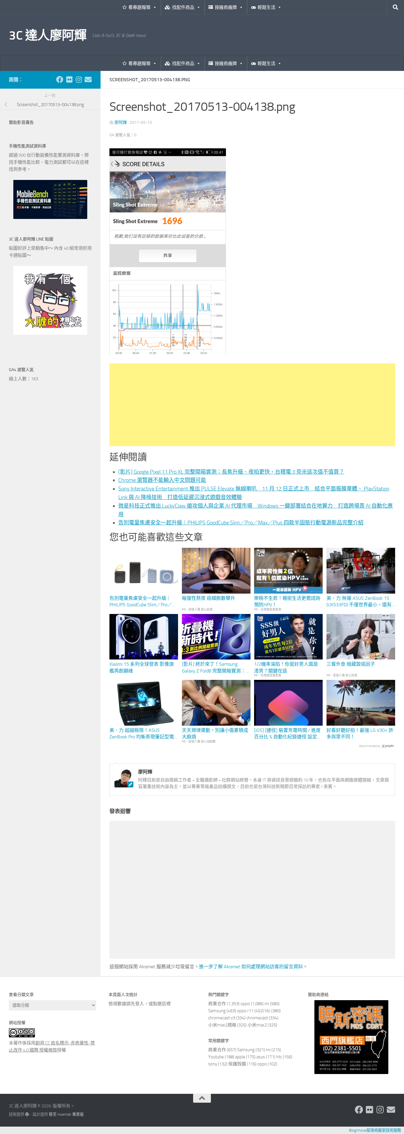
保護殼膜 (237, 1064)
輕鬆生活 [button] (266, 7)
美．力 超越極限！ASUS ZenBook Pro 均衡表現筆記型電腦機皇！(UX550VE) (141, 733)
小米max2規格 (222, 1025)
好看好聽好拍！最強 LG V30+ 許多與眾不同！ (360, 733)
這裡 (166, 1003)
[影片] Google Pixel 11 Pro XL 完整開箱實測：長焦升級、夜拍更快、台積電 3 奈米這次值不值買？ (231, 472)
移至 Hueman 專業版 (66, 1114)
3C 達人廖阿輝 (47, 35)
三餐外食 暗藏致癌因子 (351, 664)
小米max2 (257, 1025)
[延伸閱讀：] (167, 353)
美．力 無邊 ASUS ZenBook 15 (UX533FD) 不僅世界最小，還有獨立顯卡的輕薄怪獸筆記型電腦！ (359, 601)
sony (212, 1064)
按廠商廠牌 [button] (226, 7)
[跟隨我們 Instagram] (78, 79)
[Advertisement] (252, 404)
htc (267, 1010)
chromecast (257, 1018)
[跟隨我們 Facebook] (59, 79)
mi (266, 1003)
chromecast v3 (221, 1018)
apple (240, 1057)
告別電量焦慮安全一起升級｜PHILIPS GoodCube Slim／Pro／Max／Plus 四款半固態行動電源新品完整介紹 (240, 522)
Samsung (217, 1010)
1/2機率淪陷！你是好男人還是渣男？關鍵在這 (286, 667)
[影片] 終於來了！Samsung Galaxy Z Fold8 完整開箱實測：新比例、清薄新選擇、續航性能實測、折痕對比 (216, 667)
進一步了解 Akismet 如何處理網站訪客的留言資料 (251, 966)
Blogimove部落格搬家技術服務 (375, 1130)
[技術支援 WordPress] (27, 1114)
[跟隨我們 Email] (88, 79)
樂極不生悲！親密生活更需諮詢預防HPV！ (287, 601)
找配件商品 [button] (183, 7)
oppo (245, 1003)
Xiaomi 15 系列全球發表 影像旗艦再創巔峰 (141, 667)
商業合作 (217, 1003)
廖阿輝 (120, 122)
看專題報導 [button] (139, 7)
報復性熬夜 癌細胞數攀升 (208, 598)
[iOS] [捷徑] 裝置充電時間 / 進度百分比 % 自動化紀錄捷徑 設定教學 (288, 733)
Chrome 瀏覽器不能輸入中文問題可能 (162, 480)
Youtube (216, 1057)
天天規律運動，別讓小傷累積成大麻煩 (215, 733)
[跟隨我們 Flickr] (69, 79)
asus (260, 1057)
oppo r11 (245, 1010)
